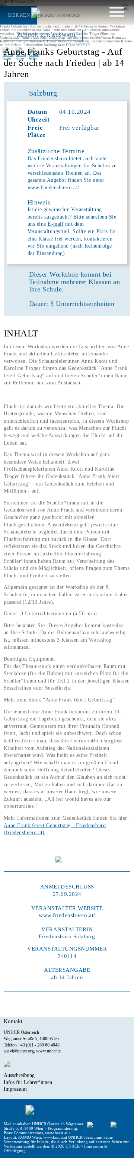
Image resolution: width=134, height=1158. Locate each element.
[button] (117, 11)
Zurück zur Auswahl (47, 35)
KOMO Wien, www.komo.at (42, 1137)
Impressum (15, 1089)
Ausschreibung (19, 1075)
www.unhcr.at (48, 1051)
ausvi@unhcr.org (19, 1051)
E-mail (55, 224)
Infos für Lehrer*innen (28, 1082)
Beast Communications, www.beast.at (35, 1132)
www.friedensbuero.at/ (67, 915)
